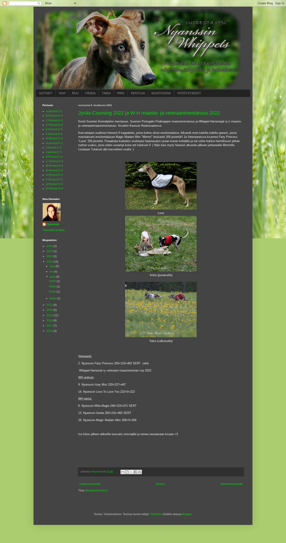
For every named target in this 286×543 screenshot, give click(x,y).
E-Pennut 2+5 (54, 129)
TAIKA (106, 93)
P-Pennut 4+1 (54, 179)
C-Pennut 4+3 (54, 120)
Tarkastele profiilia (53, 230)
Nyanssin (53, 224)
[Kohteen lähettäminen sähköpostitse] (122, 472)
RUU (75, 93)
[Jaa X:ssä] (131, 472)
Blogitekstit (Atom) (96, 490)
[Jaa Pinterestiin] (139, 472)
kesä (53, 276)
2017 (49, 325)
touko (53, 298)
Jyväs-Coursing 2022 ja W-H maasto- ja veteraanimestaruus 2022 (149, 113)
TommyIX (155, 514)
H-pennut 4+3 (54, 143)
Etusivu (160, 484)
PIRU (120, 93)
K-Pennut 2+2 (54, 156)
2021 (49, 304)
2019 (49, 315)
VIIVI (62, 93)
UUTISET (45, 93)
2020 (49, 310)
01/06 (53, 291)
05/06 (53, 286)
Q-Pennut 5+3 (54, 184)
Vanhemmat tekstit (231, 484)
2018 (49, 320)
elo (52, 271)
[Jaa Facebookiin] (135, 472)
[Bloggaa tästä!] (127, 472)
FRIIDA (90, 93)
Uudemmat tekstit (89, 484)
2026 (49, 246)
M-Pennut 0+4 (54, 165)
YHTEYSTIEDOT (189, 93)
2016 (49, 331)
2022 (49, 261)
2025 (49, 251)
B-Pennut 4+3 (54, 115)
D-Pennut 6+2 (54, 124)
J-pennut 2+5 (54, 152)
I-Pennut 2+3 (53, 147)
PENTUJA (138, 93)
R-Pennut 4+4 (54, 188)
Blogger (186, 514)
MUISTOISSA (161, 93)
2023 (49, 256)
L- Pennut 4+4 (54, 161)
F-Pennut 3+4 (54, 134)
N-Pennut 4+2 (54, 170)
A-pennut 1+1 (54, 111)
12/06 (53, 281)
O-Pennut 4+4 (54, 174)
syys (53, 266)
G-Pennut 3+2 (54, 138)
